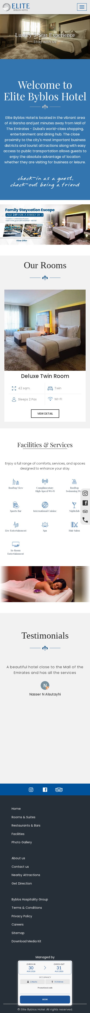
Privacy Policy (22, 916)
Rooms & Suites (23, 817)
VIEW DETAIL (45, 414)
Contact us (20, 866)
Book (45, 999)
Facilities (18, 834)
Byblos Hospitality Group (30, 899)
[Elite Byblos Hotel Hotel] (16, 5)
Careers (18, 924)
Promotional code (45, 988)
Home (16, 808)
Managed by (45, 957)
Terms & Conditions (27, 907)
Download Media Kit (26, 941)
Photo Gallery (22, 842)
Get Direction (22, 883)
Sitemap (18, 933)
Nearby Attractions (26, 875)
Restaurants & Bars (26, 825)
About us (18, 858)
